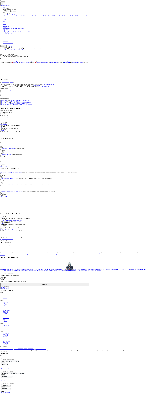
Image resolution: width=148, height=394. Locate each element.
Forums (4, 35)
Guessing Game (9, 36)
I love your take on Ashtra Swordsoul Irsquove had (21, 94)
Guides (4, 320)
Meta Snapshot (13, 28)
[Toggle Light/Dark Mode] (1, 2)
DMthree (5, 100)
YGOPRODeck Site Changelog (30, 349)
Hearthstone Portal (6, 310)
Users (20, 35)
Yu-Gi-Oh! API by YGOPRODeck (6, 349)
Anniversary (2, 49)
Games (4, 319)
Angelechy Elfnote (3, 133)
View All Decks (6, 16)
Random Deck (5, 43)
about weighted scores (9, 82)
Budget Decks (13, 15)
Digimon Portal (5, 302)
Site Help (25, 348)
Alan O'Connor (20, 348)
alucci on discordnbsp (14, 90)
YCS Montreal (56, 61)
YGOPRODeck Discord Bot (19, 349)
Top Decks (5, 298)
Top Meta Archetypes (7, 15)
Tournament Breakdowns (7, 14)
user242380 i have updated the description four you (24, 93)
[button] (75, 9)
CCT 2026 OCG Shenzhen (83, 61)
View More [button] (2, 255)
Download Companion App (49, 84)
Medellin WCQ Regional (25, 62)
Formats (21, 31)
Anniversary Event (6, 38)
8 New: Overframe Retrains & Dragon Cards (8, 160)
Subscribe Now (5, 41)
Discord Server (5, 37)
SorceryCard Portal (6, 341)
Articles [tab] (7, 356)
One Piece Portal (6, 333)
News (9, 28)
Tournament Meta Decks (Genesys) (32, 15)
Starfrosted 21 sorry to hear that (14, 101)
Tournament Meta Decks (20, 15)
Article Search (5, 29)
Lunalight (2, 223)
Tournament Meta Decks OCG (59, 15)
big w (4, 101)
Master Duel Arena (11, 33)
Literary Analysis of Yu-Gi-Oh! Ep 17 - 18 (8, 184)
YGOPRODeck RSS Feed (41, 349)
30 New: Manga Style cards (5, 154)
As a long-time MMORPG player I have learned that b (23, 104)
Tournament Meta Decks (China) (83, 15)
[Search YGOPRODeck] (4, 2)
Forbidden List (13, 31)
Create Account (44, 284)
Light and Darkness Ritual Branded (6, 239)
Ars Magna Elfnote (3, 124)
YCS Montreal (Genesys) (27, 61)
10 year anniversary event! (45, 48)
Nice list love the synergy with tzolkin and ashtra (24, 92)
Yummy (1, 114)
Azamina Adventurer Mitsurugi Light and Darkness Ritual (11, 220)
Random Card (10, 43)
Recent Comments (15, 35)
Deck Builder (14, 14)
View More (4, 82)
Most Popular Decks (27, 16)
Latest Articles (5, 28)
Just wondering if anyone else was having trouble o (20, 100)
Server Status (30, 348)
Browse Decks (22, 49)
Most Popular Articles (20, 28)
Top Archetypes (8, 49)
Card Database (5, 31)
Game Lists (5, 321)
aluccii (5, 90)
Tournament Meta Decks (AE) (71, 15)
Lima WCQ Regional (54, 62)
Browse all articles (3, 196)
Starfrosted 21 (8, 102)
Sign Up (8, 46)
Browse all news (3, 166)
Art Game (4, 36)
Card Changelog (27, 31)
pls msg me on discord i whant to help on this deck (19, 91)
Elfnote (1, 217)
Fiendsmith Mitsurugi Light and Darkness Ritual (9, 229)
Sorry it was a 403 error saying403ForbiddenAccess (18, 103)
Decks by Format (20, 16)
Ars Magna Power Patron (5, 117)
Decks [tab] (5, 356)
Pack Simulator (5, 32)
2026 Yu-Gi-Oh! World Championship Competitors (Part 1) (11, 172)
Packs (9, 31)
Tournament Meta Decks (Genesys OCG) (46, 15)
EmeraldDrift (7, 104)
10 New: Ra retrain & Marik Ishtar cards (7, 148)
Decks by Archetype (12, 16)
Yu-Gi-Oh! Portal (6, 294)
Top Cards (18, 31)
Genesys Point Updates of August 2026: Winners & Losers (11, 191)
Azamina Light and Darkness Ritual (7, 232)
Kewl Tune (2, 120)
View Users (2, 261)
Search (3, 362)
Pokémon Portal (6, 325)
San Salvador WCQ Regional (77, 62)
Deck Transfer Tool (45, 86)
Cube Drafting (5, 33)
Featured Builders (9, 35)
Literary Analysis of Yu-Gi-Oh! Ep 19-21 (7, 178)
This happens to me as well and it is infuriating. (22, 102)
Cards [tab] (2, 356)
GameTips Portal (6, 318)
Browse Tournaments (15, 49)
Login (11, 46)
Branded (2, 130)
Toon (1, 111)
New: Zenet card (3, 141)
